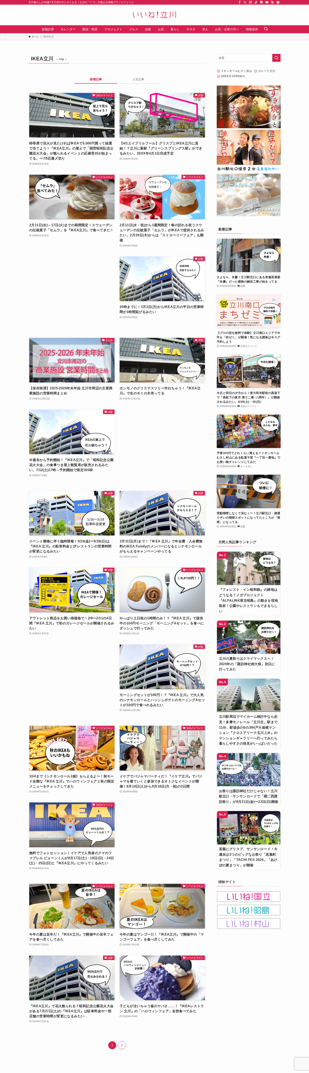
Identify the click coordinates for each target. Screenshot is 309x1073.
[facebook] (239, 2)
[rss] (272, 2)
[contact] (278, 2)
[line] (261, 2)
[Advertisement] (72, 292)
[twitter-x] (245, 2)
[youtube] (267, 2)
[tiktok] (256, 2)
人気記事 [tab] (138, 79)
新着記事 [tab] (96, 79)
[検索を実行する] (276, 58)
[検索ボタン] (266, 29)
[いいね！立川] (154, 15)
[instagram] (250, 2)
